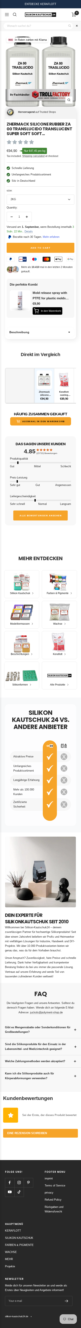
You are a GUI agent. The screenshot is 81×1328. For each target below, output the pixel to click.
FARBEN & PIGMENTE (19, 1245)
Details (29, 231)
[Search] (15, 14)
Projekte (10, 1266)
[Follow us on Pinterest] (28, 1182)
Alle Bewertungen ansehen (40, 515)
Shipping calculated (33, 156)
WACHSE (11, 1252)
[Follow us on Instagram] (19, 1182)
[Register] (66, 1301)
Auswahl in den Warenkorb (43, 421)
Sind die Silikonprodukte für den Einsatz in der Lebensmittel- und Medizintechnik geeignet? (35, 1046)
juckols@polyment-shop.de (46, 1012)
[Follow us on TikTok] (19, 1192)
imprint (49, 1178)
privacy (49, 1192)
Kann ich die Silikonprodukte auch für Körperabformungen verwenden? (29, 1076)
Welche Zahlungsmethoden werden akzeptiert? (35, 1061)
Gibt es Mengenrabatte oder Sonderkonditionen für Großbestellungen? (37, 1029)
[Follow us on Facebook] (9, 1182)
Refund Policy (53, 1199)
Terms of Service (55, 1185)
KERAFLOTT (13, 1230)
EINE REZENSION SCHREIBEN (27, 1133)
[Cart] (74, 14)
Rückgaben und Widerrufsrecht (54, 1209)
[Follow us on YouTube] (9, 1192)
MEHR (9, 1259)
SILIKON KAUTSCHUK (19, 1237)
